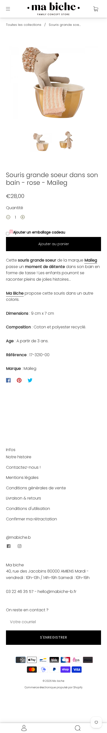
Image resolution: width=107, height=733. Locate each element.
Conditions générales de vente (36, 488)
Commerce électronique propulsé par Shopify (53, 687)
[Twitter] (30, 380)
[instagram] (19, 546)
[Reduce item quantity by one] (8, 217)
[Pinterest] (19, 380)
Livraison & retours (23, 498)
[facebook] (8, 546)
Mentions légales (22, 477)
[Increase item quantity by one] (22, 217)
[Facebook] (8, 380)
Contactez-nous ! (23, 467)
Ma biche (58, 681)
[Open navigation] (11, 8)
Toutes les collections (23, 24)
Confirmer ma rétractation (31, 519)
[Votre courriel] (53, 622)
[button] (18, 83)
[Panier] (95, 8)
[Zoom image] (53, 83)
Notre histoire (18, 457)
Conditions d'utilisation (28, 508)
